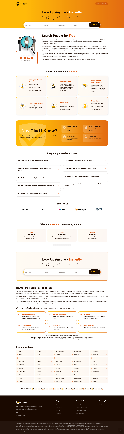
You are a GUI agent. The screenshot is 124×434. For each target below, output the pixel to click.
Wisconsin (95, 378)
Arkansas (21, 361)
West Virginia (96, 375)
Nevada (58, 375)
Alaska (20, 354)
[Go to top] (120, 430)
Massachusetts (60, 351)
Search (95, 25)
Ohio (75, 364)
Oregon (76, 371)
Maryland (39, 381)
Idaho (38, 354)
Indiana (39, 361)
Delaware (21, 375)
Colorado (21, 368)
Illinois (39, 358)
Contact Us (58, 413)
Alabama (21, 351)
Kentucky (39, 371)
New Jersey (59, 381)
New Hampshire (60, 378)
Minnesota (58, 358)
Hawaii (39, 351)
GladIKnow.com (21, 3)
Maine (39, 378)
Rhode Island (77, 378)
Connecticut (22, 371)
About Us (104, 3)
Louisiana (39, 375)
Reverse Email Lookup (81, 410)
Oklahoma (76, 368)
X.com (17, 412)
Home (98, 3)
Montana (58, 368)
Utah (94, 361)
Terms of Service (60, 404)
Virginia (95, 368)
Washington (96, 371)
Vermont (95, 364)
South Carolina (78, 381)
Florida (20, 378)
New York (76, 354)
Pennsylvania (77, 375)
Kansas (39, 368)
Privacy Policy (59, 407)
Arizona (21, 358)
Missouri (58, 364)
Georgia (21, 381)
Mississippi (59, 361)
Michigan (58, 354)
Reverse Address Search (81, 407)
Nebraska (58, 371)
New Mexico (77, 351)
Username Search (80, 413)
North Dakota (77, 361)
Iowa (38, 364)
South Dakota (96, 351)
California (21, 364)
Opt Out (58, 410)
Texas (94, 358)
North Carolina (77, 358)
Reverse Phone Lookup (81, 404)
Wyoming (95, 381)
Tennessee (95, 354)
